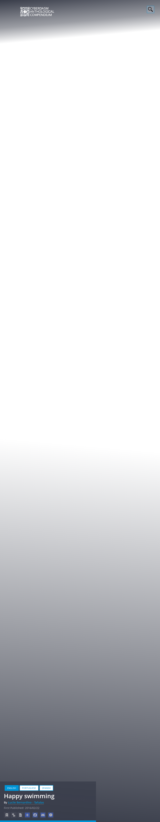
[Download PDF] (20, 815)
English (11, 788)
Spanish (46, 788)
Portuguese (29, 788)
